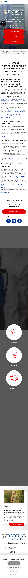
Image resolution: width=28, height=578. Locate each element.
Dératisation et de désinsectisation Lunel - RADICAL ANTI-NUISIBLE (13, 54)
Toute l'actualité (17, 524)
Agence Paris (14, 36)
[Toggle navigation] (26, 2)
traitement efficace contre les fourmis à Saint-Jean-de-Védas (13, 183)
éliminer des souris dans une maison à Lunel (15, 110)
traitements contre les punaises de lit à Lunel (13, 112)
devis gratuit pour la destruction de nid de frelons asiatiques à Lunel (14, 177)
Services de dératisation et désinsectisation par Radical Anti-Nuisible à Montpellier (14, 52)
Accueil (2, 50)
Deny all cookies (14, 567)
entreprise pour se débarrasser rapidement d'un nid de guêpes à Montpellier (13, 186)
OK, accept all (14, 563)
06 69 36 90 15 (14, 27)
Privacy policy (14, 574)
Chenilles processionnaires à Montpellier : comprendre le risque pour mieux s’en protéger (14, 510)
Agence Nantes (14, 41)
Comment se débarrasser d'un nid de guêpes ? (12, 116)
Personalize (15, 571)
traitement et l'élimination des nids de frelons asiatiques (13, 100)
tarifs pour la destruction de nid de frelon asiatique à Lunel (14, 159)
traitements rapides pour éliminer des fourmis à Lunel (12, 191)
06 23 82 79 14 (14, 25)
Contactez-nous (14, 31)
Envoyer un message (14, 211)
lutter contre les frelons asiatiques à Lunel (12, 135)
